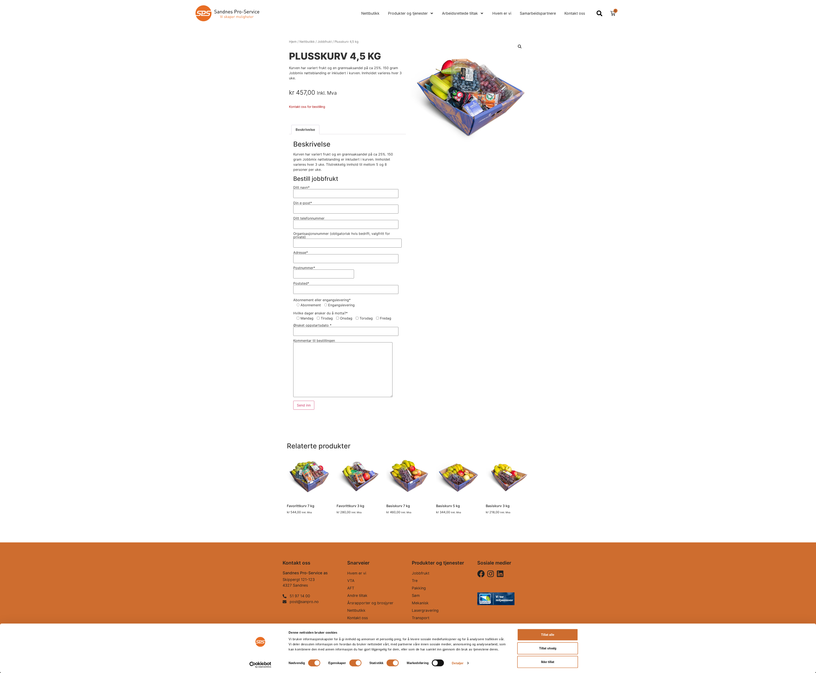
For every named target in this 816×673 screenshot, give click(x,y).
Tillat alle (547, 634)
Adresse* (300, 253)
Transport (420, 618)
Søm (416, 595)
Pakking (419, 588)
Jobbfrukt (324, 42)
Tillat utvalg (547, 648)
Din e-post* (302, 203)
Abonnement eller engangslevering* (322, 300)
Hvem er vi (501, 13)
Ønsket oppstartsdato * (312, 325)
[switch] (355, 662)
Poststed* (301, 283)
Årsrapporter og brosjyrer (370, 603)
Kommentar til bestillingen (314, 341)
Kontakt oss (574, 13)
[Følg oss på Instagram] (481, 573)
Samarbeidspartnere (538, 13)
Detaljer (457, 663)
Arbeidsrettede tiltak (460, 13)
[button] (599, 13)
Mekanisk (420, 603)
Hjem (293, 42)
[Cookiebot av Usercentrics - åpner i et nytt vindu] (260, 665)
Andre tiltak (357, 595)
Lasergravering (425, 610)
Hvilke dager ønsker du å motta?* (320, 313)
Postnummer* (304, 268)
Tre (415, 580)
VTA (350, 580)
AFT (350, 588)
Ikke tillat (547, 662)
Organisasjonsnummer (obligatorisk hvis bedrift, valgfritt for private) (341, 235)
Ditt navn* (301, 188)
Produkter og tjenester (408, 13)
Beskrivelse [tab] (305, 129)
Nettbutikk (370, 13)
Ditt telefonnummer (308, 218)
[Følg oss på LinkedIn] (500, 573)
